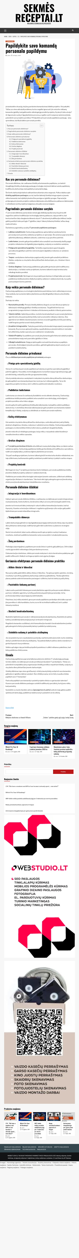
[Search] (73, 30)
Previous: (18, 716)
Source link (10, 708)
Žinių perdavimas (16, 158)
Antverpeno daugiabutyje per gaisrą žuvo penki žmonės (24, 811)
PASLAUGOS (41, 1149)
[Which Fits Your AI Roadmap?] (15, 736)
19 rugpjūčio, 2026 (16, 751)
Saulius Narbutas (12, 1165)
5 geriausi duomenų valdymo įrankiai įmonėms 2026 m (39, 748)
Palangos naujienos (26, 1167)
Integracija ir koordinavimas (20, 154)
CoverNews (58, 1158)
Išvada (10, 173)
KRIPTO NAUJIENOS (37, 1118)
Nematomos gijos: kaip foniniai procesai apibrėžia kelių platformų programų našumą (63, 750)
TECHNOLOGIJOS (10, 41)
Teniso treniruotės (47, 1165)
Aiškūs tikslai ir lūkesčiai (18, 163)
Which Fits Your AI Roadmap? (12, 748)
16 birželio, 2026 (63, 756)
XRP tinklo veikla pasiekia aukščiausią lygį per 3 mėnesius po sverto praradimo (31, 798)
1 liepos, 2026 (39, 751)
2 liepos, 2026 (39, 1137)
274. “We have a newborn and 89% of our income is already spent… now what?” (32, 786)
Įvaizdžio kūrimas (25, 1165)
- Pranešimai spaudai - (61, 1165)
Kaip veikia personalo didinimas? (19, 134)
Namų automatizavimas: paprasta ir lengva (20, 805)
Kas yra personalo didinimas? (18, 129)
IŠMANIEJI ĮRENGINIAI (52, 1118)
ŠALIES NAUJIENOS (29, 1147)
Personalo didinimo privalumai (18, 136)
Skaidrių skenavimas (44, 1162)
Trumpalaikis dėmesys (18, 156)
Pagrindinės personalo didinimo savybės (22, 131)
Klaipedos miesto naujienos (61, 1162)
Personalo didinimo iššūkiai (17, 151)
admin (9, 55)
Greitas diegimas (16, 146)
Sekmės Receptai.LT (39, 13)
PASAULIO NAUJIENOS (66, 1118)
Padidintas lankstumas (18, 141)
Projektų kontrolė (17, 149)
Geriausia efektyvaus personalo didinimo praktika (25, 161)
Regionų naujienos (13, 1167)
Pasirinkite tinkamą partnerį (20, 166)
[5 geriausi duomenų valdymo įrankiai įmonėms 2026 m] (39, 736)
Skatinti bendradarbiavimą (19, 168)
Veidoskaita (36, 1165)
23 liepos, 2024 (17, 55)
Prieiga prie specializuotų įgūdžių (21, 139)
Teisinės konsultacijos (29, 1162)
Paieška (7, 764)
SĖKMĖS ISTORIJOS (8, 1118)
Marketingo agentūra (14, 1162)
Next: (58, 716)
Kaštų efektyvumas (17, 144)
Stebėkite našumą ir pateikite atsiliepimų (23, 171)
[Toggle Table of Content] (40, 125)
